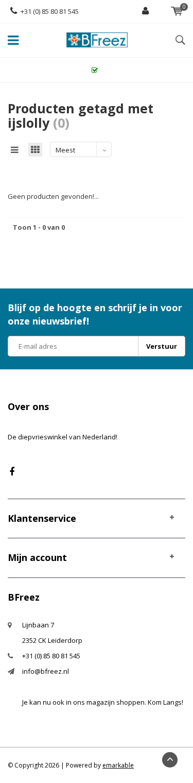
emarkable (118, 765)
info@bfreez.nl (45, 671)
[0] (177, 11)
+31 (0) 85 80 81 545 (50, 11)
